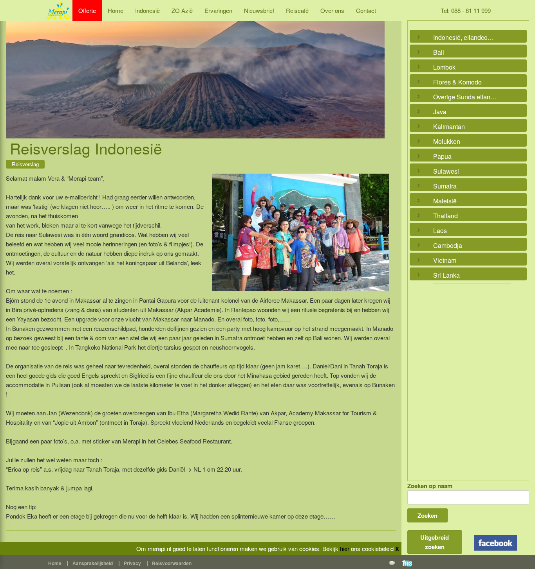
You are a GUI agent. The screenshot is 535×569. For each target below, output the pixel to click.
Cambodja (447, 245)
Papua (442, 156)
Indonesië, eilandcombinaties (466, 37)
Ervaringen (218, 10)
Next (377, 71)
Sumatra (445, 185)
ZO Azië (182, 10)
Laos (440, 230)
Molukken (446, 141)
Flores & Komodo (457, 81)
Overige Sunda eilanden (466, 96)
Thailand (445, 215)
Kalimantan (449, 126)
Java (439, 111)
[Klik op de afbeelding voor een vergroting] (300, 232)
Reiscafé (297, 10)
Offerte (87, 10)
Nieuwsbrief (259, 10)
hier (344, 548)
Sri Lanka (446, 275)
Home (115, 10)
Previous (14, 71)
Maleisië (445, 200)
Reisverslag (25, 164)
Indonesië (147, 10)
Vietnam (444, 260)
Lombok (444, 67)
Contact (366, 10)
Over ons (332, 10)
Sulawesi (446, 171)
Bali (438, 52)
